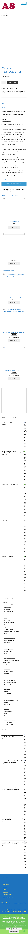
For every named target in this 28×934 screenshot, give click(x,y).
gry (8, 89)
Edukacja (8, 88)
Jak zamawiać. (6, 884)
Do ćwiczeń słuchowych (9, 640)
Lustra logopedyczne (8, 649)
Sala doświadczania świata (8, 678)
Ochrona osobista (6, 662)
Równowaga (6, 673)
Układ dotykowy (7, 620)
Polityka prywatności (8, 897)
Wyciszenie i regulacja (8, 629)
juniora (20, 89)
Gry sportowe (7, 689)
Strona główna (5, 13)
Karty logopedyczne (8, 647)
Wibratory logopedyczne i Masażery (11, 660)
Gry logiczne (6, 709)
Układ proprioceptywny (9, 622)
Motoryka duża (7, 669)
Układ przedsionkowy (8, 624)
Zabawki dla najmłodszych (9, 720)
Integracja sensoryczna (8, 613)
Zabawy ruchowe (7, 693)
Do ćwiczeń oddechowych (9, 638)
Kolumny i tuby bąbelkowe (9, 680)
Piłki (5, 717)
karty (24, 89)
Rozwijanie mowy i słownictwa (10, 655)
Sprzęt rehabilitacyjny (8, 675)
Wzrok (5, 633)
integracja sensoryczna (14, 89)
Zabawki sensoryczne (8, 724)
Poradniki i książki (8, 651)
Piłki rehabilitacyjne (8, 671)
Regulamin (5, 892)
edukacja (5, 89)
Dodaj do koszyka (12, 82)
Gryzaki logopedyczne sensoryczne (11, 644)
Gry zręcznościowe (8, 711)
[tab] (14, 99)
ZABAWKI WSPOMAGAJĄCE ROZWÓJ (10, 706)
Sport (4, 686)
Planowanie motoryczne (9, 615)
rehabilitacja (12, 91)
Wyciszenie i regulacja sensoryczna (11, 631)
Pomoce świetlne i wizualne (10, 682)
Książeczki (6, 715)
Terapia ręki (5, 695)
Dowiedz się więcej (14, 931)
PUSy (15, 13)
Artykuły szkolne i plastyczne (10, 604)
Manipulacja (6, 702)
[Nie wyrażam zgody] (26, 924)
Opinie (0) (3, 103)
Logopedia (11, 13)
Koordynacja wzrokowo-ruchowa (11, 700)
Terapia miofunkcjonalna (9, 658)
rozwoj (17, 91)
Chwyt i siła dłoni (7, 698)
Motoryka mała (7, 704)
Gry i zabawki (7, 642)
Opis (2, 99)
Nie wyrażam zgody (17, 928)
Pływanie (6, 691)
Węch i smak (6, 627)
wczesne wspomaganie (12, 92)
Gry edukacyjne (7, 607)
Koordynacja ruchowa (8, 666)
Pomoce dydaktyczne (8, 611)
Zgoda (8, 928)
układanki (5, 92)
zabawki (19, 92)
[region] (14, 400)
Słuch (5, 618)
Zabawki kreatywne (8, 722)
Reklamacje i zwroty (7, 894)
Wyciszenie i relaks (8, 684)
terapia (20, 91)
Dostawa (5, 887)
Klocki (5, 713)
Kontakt (5, 882)
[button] (14, 400)
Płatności (5, 889)
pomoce (8, 91)
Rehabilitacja (5, 664)
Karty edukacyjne (7, 609)
